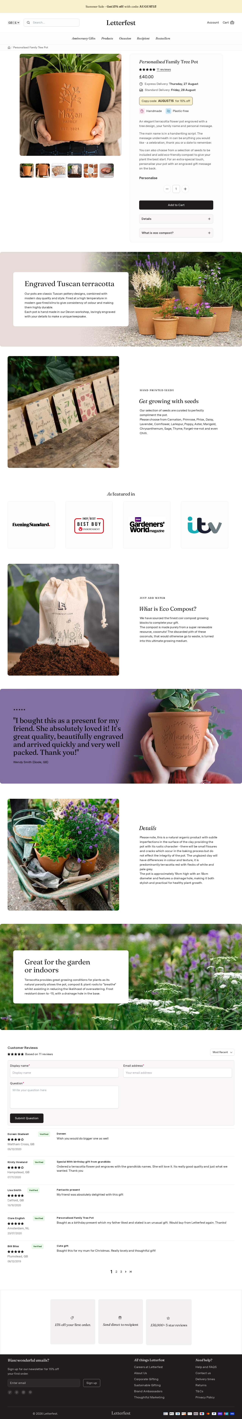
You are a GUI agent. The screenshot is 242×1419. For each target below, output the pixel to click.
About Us (140, 1373)
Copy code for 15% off (166, 101)
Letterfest (50, 1413)
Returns (200, 1385)
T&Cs (199, 1391)
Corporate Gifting (146, 1379)
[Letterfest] (121, 22)
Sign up (91, 1383)
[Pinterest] (30, 1392)
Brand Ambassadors (148, 1391)
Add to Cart (176, 205)
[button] (147, 69)
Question (16, 1083)
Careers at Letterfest (148, 1367)
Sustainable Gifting (147, 1385)
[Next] (113, 105)
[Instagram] (23, 1392)
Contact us (203, 1373)
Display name (19, 1065)
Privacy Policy (205, 1397)
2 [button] (116, 1271)
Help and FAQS (206, 1367)
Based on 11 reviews (39, 1054)
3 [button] (121, 1271)
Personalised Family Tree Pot (30, 47)
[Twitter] (10, 1392)
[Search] (28, 22)
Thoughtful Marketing (149, 1397)
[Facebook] (16, 1392)
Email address (133, 1065)
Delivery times (205, 1379)
